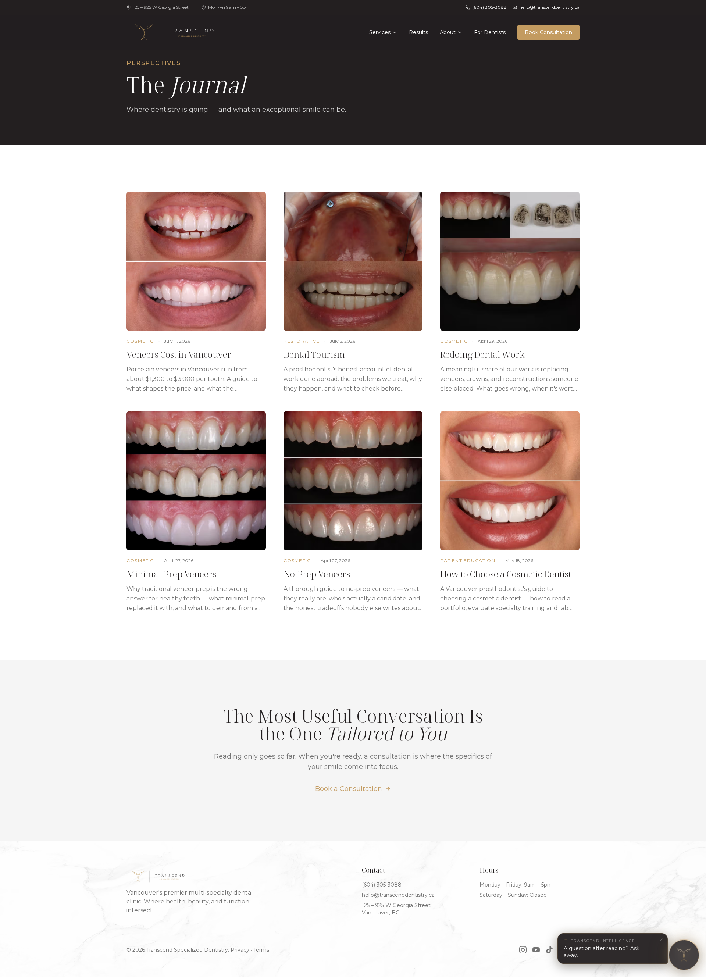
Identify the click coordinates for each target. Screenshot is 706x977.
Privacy (240, 949)
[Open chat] (684, 955)
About (448, 32)
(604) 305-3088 (489, 7)
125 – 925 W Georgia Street (161, 7)
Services (380, 32)
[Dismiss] (661, 940)
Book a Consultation (348, 789)
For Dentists (490, 32)
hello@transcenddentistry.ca (398, 895)
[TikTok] (549, 949)
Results (418, 32)
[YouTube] (536, 949)
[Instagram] (523, 949)
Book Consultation (548, 32)
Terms (261, 949)
